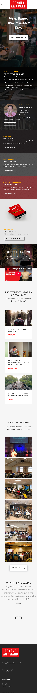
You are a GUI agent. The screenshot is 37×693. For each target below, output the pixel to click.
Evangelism (5, 684)
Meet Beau (9, 124)
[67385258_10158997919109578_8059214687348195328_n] (18, 489)
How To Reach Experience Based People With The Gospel (18, 363)
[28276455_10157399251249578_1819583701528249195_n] (18, 531)
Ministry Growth (6, 686)
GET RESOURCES (11, 94)
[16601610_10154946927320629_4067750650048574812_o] (18, 552)
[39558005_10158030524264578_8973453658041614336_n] (18, 510)
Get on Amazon (13, 238)
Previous (16, 618)
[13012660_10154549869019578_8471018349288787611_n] (18, 447)
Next (20, 618)
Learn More (9, 147)
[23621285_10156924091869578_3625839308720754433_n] (18, 468)
